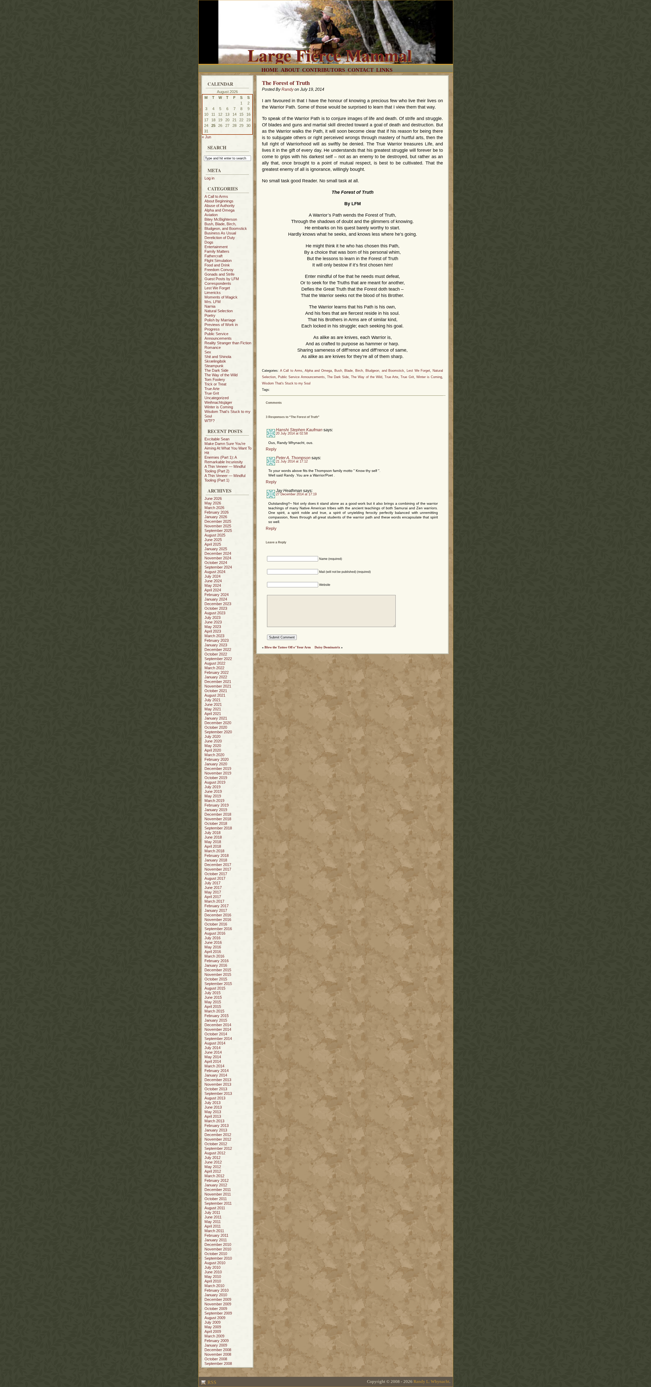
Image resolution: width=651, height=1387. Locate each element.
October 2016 (215, 924)
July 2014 (212, 1048)
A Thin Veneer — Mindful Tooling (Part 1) (224, 477)
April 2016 (212, 951)
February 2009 (216, 1340)
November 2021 (217, 686)
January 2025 (215, 549)
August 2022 (214, 663)
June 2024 (213, 581)
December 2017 (217, 864)
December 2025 (217, 521)
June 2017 (213, 887)
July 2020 (212, 736)
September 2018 (218, 828)
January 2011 (215, 1240)
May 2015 (212, 1002)
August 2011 (214, 1208)
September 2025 (218, 530)
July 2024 (212, 576)
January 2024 (215, 599)
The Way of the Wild (221, 375)
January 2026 (215, 517)
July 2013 (212, 1102)
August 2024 (214, 572)
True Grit (211, 393)
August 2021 (214, 695)
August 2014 (214, 1043)
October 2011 (215, 1199)
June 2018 (213, 837)
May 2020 (212, 745)
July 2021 (212, 700)
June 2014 (213, 1052)
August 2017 (214, 878)
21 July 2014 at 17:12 (292, 461)
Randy (287, 89)
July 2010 (212, 1267)
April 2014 (212, 1061)
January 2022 (215, 677)
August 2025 (214, 535)
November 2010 (217, 1249)
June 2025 (213, 540)
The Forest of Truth (286, 83)
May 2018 (212, 842)
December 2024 (217, 553)
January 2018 (215, 860)
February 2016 (216, 961)
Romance (212, 347)
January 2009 (215, 1345)
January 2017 (215, 910)
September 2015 (218, 983)
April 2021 (212, 713)
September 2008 (218, 1363)
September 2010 (218, 1258)
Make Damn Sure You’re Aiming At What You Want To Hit (227, 448)
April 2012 (212, 1171)
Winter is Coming (218, 407)
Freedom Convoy (218, 269)
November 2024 (217, 558)
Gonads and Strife (219, 274)
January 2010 (215, 1295)
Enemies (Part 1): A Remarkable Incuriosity (223, 459)
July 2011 (212, 1212)
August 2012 (214, 1153)
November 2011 (217, 1194)
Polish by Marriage (219, 320)
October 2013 (215, 1089)
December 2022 (217, 649)
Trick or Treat (215, 384)
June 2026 (213, 498)
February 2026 (216, 512)
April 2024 (212, 590)
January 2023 (215, 645)
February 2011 (216, 1235)
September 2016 (218, 929)
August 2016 (214, 933)
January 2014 (215, 1075)
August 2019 (214, 782)
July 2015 (212, 993)
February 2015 (216, 1015)
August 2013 (214, 1098)
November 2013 (217, 1084)
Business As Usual (220, 233)
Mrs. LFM (212, 302)
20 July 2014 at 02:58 (292, 433)
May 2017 (212, 892)
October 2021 (215, 691)
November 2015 (217, 974)
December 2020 (217, 723)
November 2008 (217, 1354)
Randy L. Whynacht (431, 1381)
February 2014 (216, 1070)
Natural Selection (218, 311)
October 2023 (215, 608)
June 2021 (213, 704)
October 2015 (215, 979)
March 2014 (214, 1066)
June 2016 (213, 942)
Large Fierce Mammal (329, 54)
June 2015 (213, 997)
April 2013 (212, 1116)
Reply (271, 449)
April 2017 (212, 896)
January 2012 (215, 1185)
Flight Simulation (218, 260)
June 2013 (213, 1107)
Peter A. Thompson (293, 458)
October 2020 (215, 727)
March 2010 (214, 1286)
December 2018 (217, 814)
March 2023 (214, 636)
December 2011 (217, 1189)
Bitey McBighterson (220, 219)
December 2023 (217, 604)
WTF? (209, 421)
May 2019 (212, 796)
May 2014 (212, 1057)
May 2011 (212, 1221)
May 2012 (212, 1167)
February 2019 (216, 805)
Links (384, 70)
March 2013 (214, 1121)
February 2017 (216, 906)
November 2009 (217, 1304)
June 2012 (213, 1162)
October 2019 (215, 777)
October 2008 (215, 1359)
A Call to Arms (216, 196)
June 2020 (213, 741)
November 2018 (217, 819)
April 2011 (212, 1226)
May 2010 (212, 1276)
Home (269, 70)
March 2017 (214, 901)
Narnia (209, 306)
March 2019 (214, 800)
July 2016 (212, 938)
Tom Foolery (214, 379)
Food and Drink (217, 265)
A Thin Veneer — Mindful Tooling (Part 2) (224, 468)
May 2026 (212, 503)
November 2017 (217, 869)
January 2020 (215, 764)
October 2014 (215, 1034)
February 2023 (216, 640)
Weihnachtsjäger (218, 402)
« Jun (206, 137)
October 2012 (215, 1144)
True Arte (211, 388)
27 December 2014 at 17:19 (296, 494)
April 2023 (212, 631)
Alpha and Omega (219, 210)
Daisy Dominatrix (327, 647)
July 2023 (212, 617)
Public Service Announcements (218, 336)
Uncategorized (216, 398)
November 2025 (217, 526)
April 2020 (212, 750)
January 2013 (215, 1130)
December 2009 (217, 1299)
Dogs (208, 242)
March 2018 (214, 851)
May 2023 (212, 626)
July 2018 (212, 832)
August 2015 (214, 988)
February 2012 (216, 1180)
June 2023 (213, 622)
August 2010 (214, 1263)
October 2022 (215, 654)
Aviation (211, 215)
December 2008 (217, 1350)
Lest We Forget (217, 288)
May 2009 (212, 1327)
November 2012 (217, 1139)
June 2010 (213, 1272)
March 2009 (214, 1336)
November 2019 (217, 773)
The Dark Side (216, 370)
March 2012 (214, 1176)
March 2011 (214, 1231)
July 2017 (212, 883)
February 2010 (216, 1290)
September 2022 (218, 659)
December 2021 (217, 681)
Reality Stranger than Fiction (227, 343)
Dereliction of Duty (219, 237)
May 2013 (212, 1112)
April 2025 (212, 544)
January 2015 (215, 1020)
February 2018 (216, 855)
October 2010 (215, 1253)
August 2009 (214, 1318)
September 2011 (218, 1203)
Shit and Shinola (217, 356)
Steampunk (214, 366)
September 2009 (218, 1313)
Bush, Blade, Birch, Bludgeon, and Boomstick (225, 226)
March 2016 (214, 956)
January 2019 (215, 810)
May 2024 (212, 585)
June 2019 (213, 791)
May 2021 (212, 709)
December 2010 (217, 1244)
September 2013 (218, 1093)
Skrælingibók (215, 361)
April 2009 (212, 1331)
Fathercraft (213, 256)
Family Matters (216, 251)
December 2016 (217, 915)
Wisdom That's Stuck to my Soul (286, 383)
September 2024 (218, 567)
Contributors (323, 70)
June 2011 (212, 1217)
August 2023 (214, 613)
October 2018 (215, 823)
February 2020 (216, 759)
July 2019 (212, 787)
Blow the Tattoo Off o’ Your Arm (287, 647)
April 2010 (212, 1281)
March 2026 (214, 507)
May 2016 (212, 947)
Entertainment (216, 247)
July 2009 (212, 1322)
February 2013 (216, 1125)
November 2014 (217, 1029)
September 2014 (218, 1038)
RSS (211, 1382)
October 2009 (215, 1308)
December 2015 (217, 970)
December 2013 (217, 1080)
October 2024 (215, 562)
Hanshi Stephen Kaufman (299, 430)
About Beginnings (218, 201)
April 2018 (212, 846)
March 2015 (214, 1011)
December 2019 (217, 768)
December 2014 (217, 1025)
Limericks (212, 292)
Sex (207, 352)
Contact (361, 70)
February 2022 (216, 672)
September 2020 (218, 732)
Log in (209, 178)
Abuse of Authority (219, 205)
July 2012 (212, 1157)
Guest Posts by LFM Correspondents (221, 281)
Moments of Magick (221, 297)
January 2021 (215, 718)
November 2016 (217, 919)
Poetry (209, 315)
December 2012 (217, 1134)
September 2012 (218, 1148)
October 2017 (215, 874)
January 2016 (215, 965)
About (290, 70)
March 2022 (214, 668)
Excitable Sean (216, 439)
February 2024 (216, 594)
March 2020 (214, 755)
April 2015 (212, 1006)
